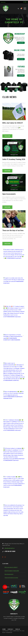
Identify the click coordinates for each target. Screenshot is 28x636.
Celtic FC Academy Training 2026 (13, 159)
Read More (7, 136)
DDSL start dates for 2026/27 (12, 123)
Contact (10, 629)
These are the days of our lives (13, 230)
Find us (17, 629)
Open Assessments (9, 194)
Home (4, 629)
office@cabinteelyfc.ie (9, 548)
